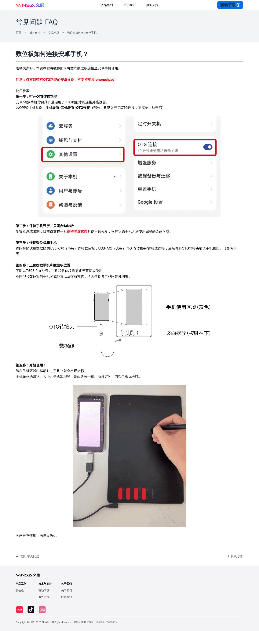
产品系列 (107, 5)
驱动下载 (43, 590)
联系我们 (66, 596)
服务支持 (152, 5)
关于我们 (129, 5)
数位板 (20, 590)
